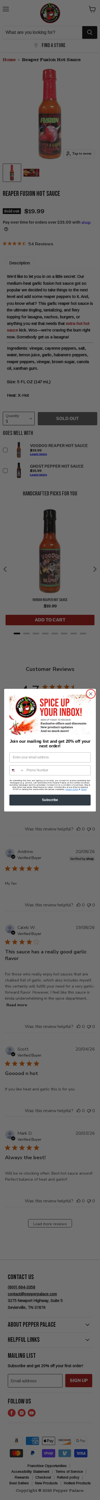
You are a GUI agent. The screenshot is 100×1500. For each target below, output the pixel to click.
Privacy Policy (72, 789)
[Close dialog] (90, 693)
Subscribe (50, 799)
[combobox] (17, 770)
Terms (84, 789)
